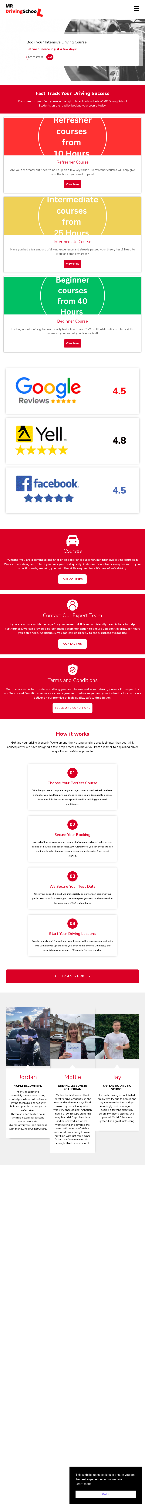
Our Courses (72, 579)
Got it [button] (105, 1494)
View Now (72, 184)
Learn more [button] (83, 1483)
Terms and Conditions (72, 708)
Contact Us (72, 644)
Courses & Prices (72, 976)
